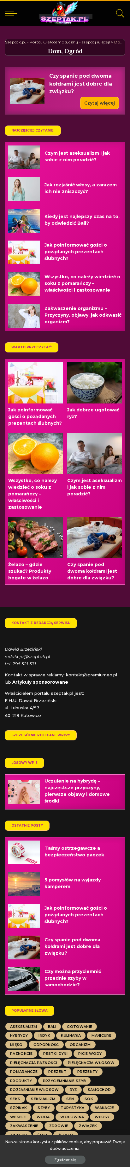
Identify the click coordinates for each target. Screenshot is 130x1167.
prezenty (87, 1071)
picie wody (90, 1053)
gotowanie (79, 1026)
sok (89, 1099)
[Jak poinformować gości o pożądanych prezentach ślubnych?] (24, 252)
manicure (101, 1035)
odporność (46, 1044)
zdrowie (58, 1126)
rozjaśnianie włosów (34, 1089)
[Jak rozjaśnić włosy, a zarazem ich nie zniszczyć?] (24, 189)
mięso (16, 1044)
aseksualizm (23, 1026)
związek (88, 1126)
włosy (102, 1117)
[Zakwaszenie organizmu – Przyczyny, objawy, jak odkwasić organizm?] (24, 316)
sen (70, 1099)
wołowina (72, 1117)
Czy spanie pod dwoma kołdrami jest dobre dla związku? (80, 83)
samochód (99, 1089)
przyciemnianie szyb (64, 1081)
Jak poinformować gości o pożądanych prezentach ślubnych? (75, 251)
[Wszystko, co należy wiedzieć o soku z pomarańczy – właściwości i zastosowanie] (24, 284)
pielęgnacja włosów (91, 1063)
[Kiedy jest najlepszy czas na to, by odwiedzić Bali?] (24, 221)
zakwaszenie (24, 1126)
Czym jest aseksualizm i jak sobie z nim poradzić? (94, 487)
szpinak (18, 1108)
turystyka (72, 1108)
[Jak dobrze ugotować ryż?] (94, 382)
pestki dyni (55, 1053)
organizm (80, 1044)
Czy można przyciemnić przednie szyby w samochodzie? (72, 978)
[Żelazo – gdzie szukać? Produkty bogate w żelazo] (35, 537)
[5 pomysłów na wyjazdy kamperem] (24, 884)
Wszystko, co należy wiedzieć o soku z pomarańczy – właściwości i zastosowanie (82, 283)
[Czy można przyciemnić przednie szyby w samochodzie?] (24, 979)
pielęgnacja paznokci (33, 1063)
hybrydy (19, 1035)
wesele (18, 1117)
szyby (44, 1108)
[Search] (118, 13)
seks (15, 1099)
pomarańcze (24, 1071)
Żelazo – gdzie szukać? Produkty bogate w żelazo (29, 571)
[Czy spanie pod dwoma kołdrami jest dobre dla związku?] (27, 91)
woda (43, 1117)
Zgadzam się (65, 1159)
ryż (73, 1089)
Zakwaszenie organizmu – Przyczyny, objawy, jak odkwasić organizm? (82, 315)
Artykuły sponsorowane (40, 682)
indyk (44, 1035)
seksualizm (43, 1099)
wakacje (104, 1108)
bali (52, 1026)
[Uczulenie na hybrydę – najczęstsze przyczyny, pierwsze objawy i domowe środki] (24, 792)
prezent (57, 1071)
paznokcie (21, 1053)
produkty (21, 1081)
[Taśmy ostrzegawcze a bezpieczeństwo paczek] (24, 852)
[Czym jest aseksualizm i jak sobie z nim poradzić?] (24, 157)
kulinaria (71, 1035)
